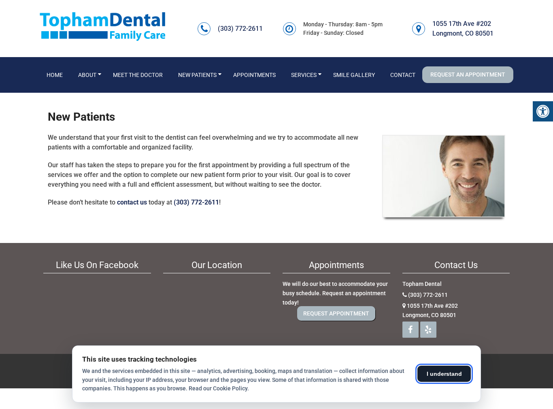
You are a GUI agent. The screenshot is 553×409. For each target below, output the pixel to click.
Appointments (254, 75)
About (87, 75)
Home (55, 75)
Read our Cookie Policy (218, 388)
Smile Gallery (354, 75)
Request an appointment (467, 74)
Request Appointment (336, 313)
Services (304, 75)
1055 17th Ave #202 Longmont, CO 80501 (462, 28)
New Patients (197, 75)
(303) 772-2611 (240, 28)
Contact (402, 75)
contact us (132, 202)
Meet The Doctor (138, 75)
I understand (444, 374)
